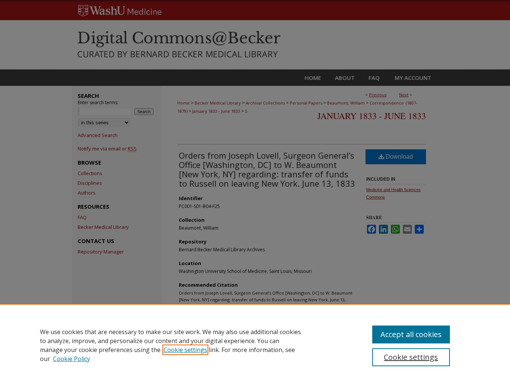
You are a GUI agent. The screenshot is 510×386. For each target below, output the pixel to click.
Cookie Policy (71, 359)
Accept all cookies (411, 334)
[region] (255, 345)
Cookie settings (185, 350)
